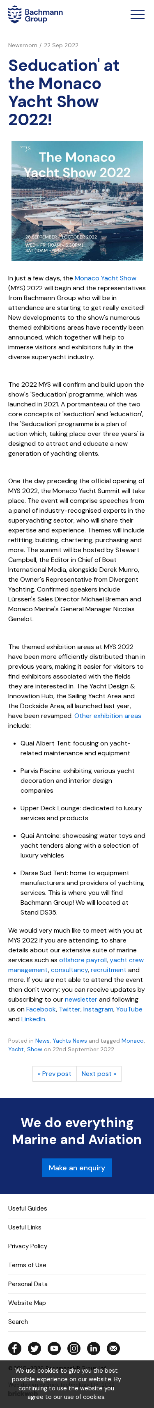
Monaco (133, 1040)
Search (18, 1322)
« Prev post (54, 1073)
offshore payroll (83, 960)
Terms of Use (27, 1265)
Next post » (99, 1073)
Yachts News (70, 1040)
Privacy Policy (27, 1246)
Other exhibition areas (107, 715)
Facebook (41, 1009)
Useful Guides (27, 1208)
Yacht (16, 1049)
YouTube (129, 1009)
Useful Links (24, 1227)
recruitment (108, 969)
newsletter (81, 999)
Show (34, 1049)
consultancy (69, 969)
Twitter (69, 1009)
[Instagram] (74, 1348)
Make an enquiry (77, 1168)
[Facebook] (15, 1348)
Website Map (27, 1303)
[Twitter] (34, 1348)
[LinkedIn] (93, 1348)
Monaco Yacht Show (105, 278)
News (42, 1040)
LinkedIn (33, 1019)
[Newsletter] (113, 1348)
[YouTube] (54, 1348)
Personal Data (28, 1284)
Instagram (98, 1009)
